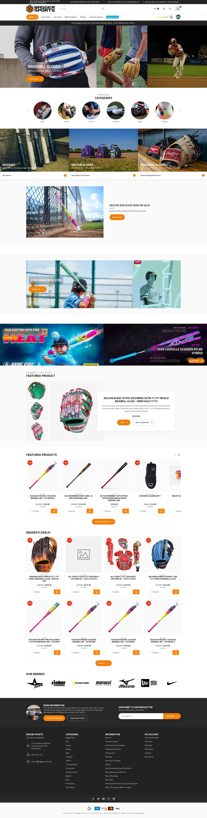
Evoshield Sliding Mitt (150, 496)
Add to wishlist (142, 422)
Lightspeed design (127, 813)
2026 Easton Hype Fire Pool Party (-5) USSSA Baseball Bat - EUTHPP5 (44, 641)
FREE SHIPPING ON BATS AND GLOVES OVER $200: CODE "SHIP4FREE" (45, 2)
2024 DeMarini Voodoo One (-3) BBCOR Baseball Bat (78, 497)
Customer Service (54, 718)
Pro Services (70, 783)
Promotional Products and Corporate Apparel (121, 783)
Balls (67, 779)
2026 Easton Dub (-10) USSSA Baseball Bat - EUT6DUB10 (43, 497)
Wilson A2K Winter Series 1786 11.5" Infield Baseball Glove (163, 578)
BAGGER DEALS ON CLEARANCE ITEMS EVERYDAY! (162, 2)
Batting (68, 749)
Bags (67, 753)
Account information (152, 737)
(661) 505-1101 (37, 754)
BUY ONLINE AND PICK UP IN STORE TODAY (85, 2)
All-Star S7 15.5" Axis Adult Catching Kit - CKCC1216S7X (123, 578)
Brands (83, 17)
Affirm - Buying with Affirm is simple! (118, 787)
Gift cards (58, 17)
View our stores (77, 718)
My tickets (148, 745)
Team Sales (109, 779)
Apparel (68, 776)
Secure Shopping (111, 776)
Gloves (68, 745)
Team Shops (46, 17)
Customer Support (111, 741)
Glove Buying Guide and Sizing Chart (118, 768)
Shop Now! (117, 217)
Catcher (68, 760)
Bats (67, 741)
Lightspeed (116, 813)
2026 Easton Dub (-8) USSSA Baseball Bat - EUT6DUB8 (83, 641)
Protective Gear (71, 772)
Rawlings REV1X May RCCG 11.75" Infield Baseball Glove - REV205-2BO (44, 579)
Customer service (96, 17)
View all (102, 663)
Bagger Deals (112, 17)
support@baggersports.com (41, 761)
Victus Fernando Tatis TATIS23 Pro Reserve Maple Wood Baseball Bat (114, 498)
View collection (102, 521)
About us (108, 737)
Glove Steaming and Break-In (115, 772)
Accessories (70, 768)
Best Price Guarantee (113, 760)
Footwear (69, 756)
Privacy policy (110, 753)
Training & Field (71, 764)
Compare (36, 511)
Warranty (108, 756)
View (122, 422)
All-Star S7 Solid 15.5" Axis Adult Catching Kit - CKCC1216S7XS (83, 578)
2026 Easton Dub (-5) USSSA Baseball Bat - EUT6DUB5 (123, 641)
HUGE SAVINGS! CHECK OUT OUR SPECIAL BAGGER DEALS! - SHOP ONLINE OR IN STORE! (102, 23)
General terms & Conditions (115, 745)
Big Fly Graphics (71, 17)
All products (149, 756)
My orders (148, 741)
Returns (108, 764)
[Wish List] (170, 8)
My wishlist (149, 749)
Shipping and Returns (113, 749)
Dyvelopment (140, 813)
